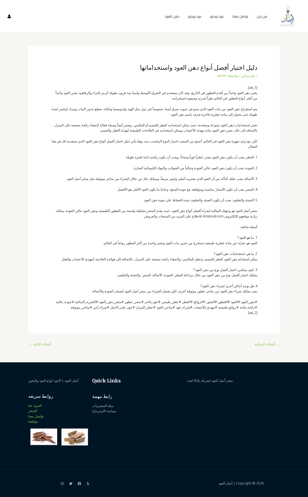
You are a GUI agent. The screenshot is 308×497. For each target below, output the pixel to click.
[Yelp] (88, 483)
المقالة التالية (40, 344)
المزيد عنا (34, 405)
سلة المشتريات (102, 405)
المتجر (32, 410)
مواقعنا (33, 421)
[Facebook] (79, 483)
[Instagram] (62, 483)
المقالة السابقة (267, 344)
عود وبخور (217, 16)
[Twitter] (70, 483)
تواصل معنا (240, 16)
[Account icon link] (9, 16)
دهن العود (172, 16)
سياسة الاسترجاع (104, 411)
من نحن (262, 16)
